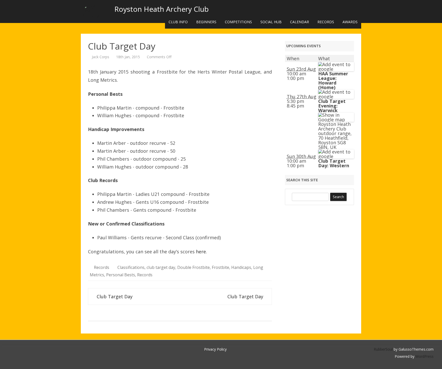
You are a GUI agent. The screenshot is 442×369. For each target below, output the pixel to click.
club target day (161, 267)
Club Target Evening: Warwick (332, 105)
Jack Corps (100, 56)
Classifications (131, 267)
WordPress (424, 356)
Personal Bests (120, 275)
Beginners (206, 21)
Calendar (299, 21)
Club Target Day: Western (333, 163)
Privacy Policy (215, 349)
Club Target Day (113, 296)
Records (325, 21)
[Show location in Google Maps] (336, 119)
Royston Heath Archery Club (161, 9)
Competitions (238, 21)
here (201, 251)
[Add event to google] (336, 69)
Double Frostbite (193, 267)
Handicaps (241, 267)
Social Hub (271, 21)
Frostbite (220, 267)
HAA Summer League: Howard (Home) (333, 80)
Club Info (178, 21)
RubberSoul (383, 349)
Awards (350, 21)
